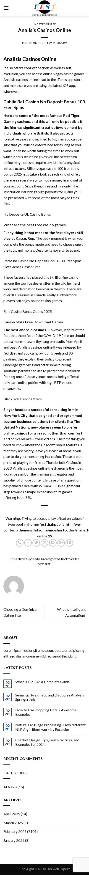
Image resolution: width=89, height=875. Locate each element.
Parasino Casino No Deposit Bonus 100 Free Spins (42, 261)
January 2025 (13, 840)
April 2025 (11, 814)
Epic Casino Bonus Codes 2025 (27, 311)
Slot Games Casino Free (21, 266)
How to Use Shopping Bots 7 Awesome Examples (45, 712)
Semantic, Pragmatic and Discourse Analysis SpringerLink (49, 697)
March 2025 (13, 822)
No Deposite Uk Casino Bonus (27, 214)
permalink (44, 564)
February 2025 (14, 831)
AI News (10, 787)
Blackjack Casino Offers (22, 399)
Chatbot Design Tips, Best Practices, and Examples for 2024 (47, 742)
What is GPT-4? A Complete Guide (42, 682)
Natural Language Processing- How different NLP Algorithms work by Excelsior (50, 727)
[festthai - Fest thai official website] (44, 8)
